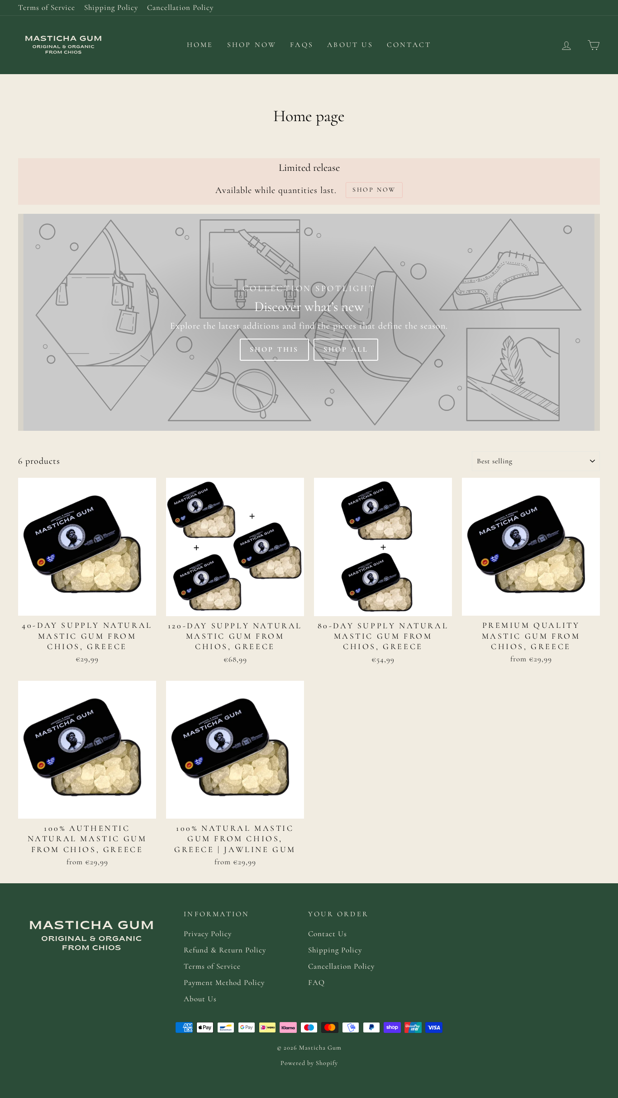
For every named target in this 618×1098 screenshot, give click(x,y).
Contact (409, 44)
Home (200, 44)
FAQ (316, 982)
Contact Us (327, 933)
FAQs (302, 44)
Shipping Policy (111, 7)
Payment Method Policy (224, 982)
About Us (350, 44)
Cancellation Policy (180, 7)
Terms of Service (46, 7)
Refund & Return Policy (225, 950)
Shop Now (252, 44)
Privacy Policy (208, 933)
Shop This (274, 349)
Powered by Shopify (309, 1063)
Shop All (346, 349)
